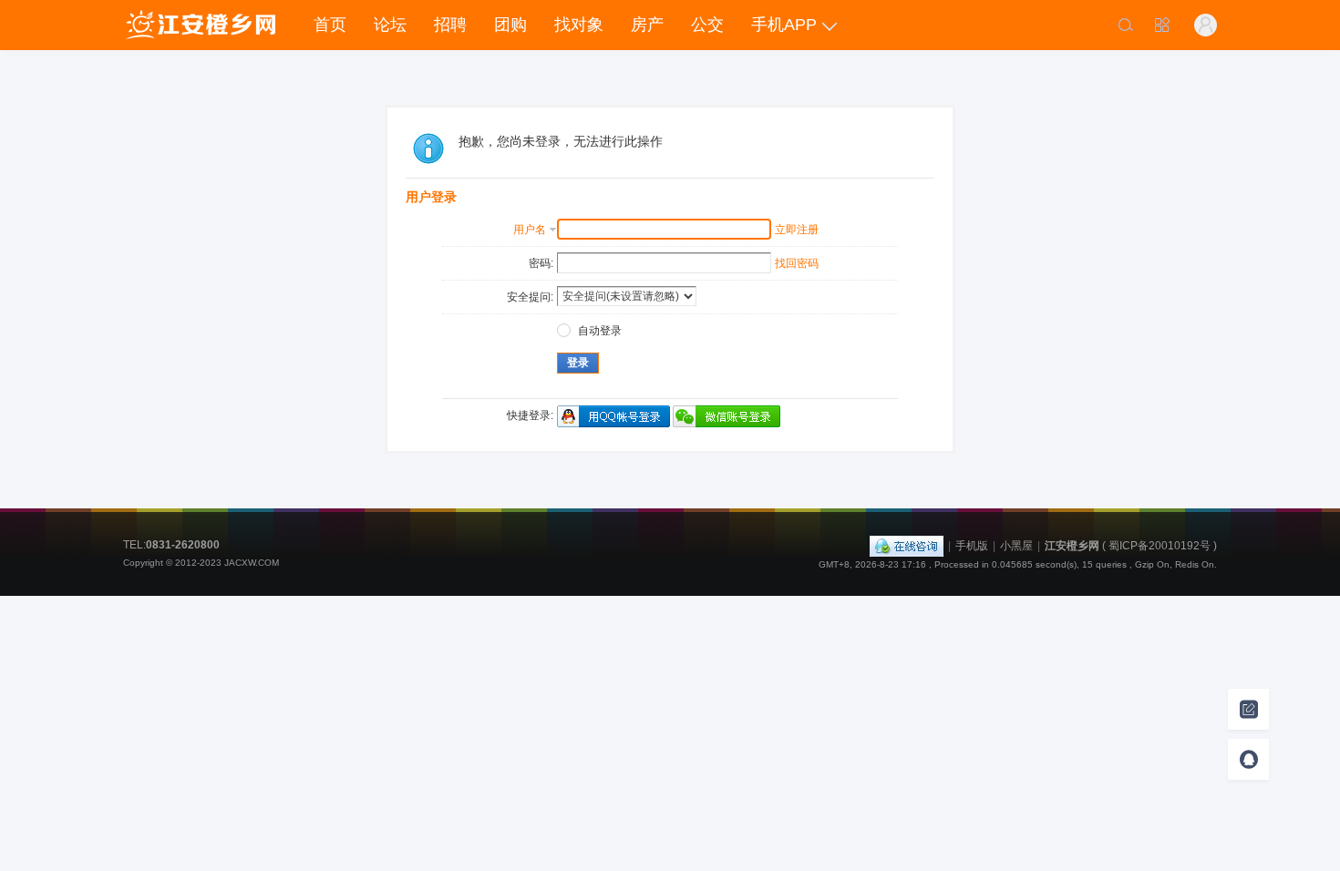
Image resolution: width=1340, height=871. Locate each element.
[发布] (1248, 709)
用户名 (529, 229)
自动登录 (600, 330)
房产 (647, 24)
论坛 (390, 24)
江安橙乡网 (1072, 545)
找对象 (578, 24)
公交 (707, 24)
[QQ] (906, 545)
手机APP (784, 24)
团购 (510, 24)
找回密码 (797, 263)
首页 (330, 24)
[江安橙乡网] (200, 25)
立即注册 (797, 229)
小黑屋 (1016, 545)
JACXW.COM (251, 563)
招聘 (450, 24)
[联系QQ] (1248, 759)
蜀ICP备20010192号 (1159, 545)
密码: (541, 263)
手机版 (971, 545)
